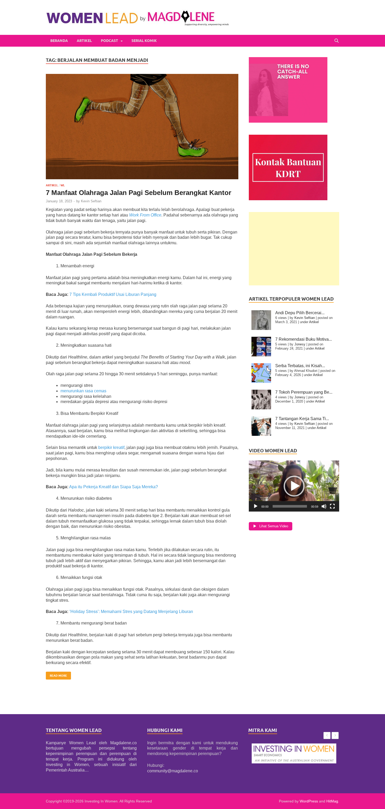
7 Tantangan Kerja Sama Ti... (302, 418)
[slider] (290, 506)
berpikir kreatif (111, 447)
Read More (56, 674)
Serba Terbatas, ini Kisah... (300, 365)
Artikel (84, 41)
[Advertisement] (294, 248)
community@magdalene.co (172, 771)
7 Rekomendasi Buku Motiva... (303, 339)
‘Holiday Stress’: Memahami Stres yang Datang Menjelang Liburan (131, 611)
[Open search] (336, 41)
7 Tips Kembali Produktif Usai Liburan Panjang (112, 294)
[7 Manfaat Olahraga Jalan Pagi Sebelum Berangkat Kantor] (142, 126)
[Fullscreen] (332, 506)
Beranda (59, 41)
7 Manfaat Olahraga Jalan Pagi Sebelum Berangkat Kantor (138, 193)
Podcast (109, 41)
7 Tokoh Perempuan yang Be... (303, 392)
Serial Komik (144, 41)
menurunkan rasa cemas (83, 391)
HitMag (332, 801)
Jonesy (299, 344)
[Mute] (324, 506)
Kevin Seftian (91, 201)
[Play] (255, 506)
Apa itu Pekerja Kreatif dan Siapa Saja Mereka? (113, 487)
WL (62, 185)
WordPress (309, 801)
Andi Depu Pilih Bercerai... (299, 313)
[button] (294, 486)
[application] (294, 486)
